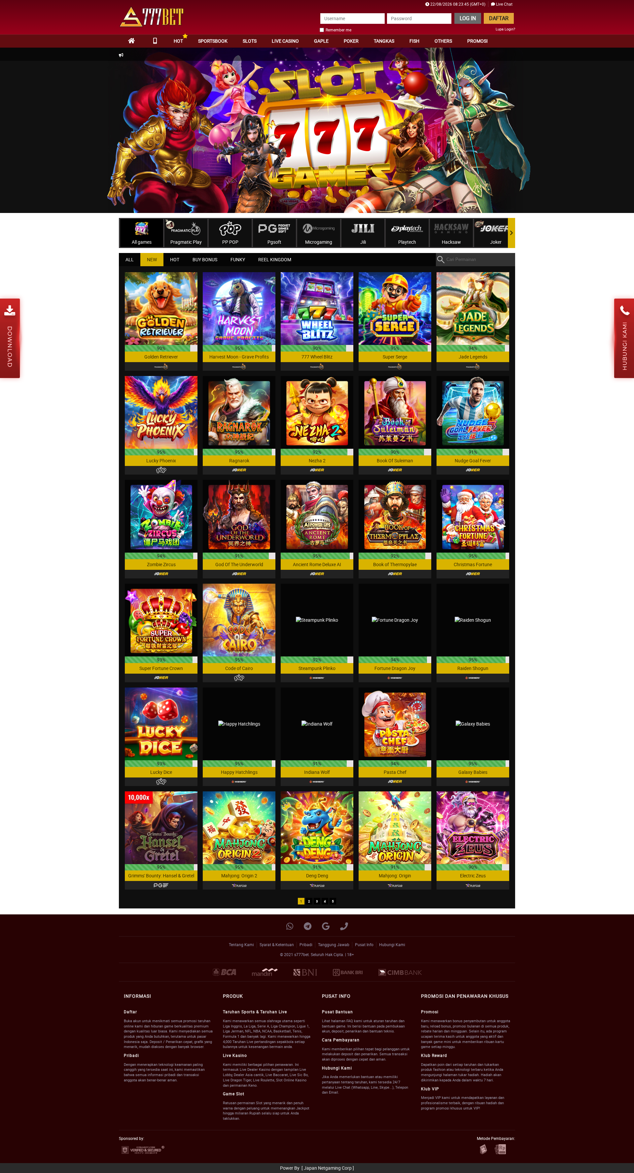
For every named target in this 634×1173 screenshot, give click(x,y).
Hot (178, 41)
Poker (351, 41)
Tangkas (384, 41)
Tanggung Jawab (333, 944)
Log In (468, 18)
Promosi (477, 41)
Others (443, 41)
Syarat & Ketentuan (277, 944)
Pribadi (305, 944)
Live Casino (285, 41)
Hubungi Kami (392, 944)
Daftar (499, 18)
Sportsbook (213, 41)
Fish (414, 41)
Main (161, 308)
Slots (250, 41)
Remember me (338, 29)
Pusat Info (364, 944)
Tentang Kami (241, 944)
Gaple (321, 41)
